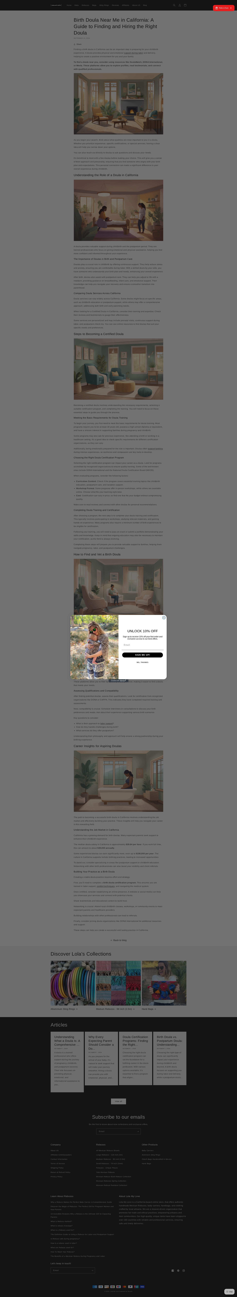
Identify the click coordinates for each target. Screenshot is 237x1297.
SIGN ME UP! (142, 655)
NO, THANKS (142, 662)
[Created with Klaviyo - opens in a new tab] (118, 680)
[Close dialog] (163, 617)
